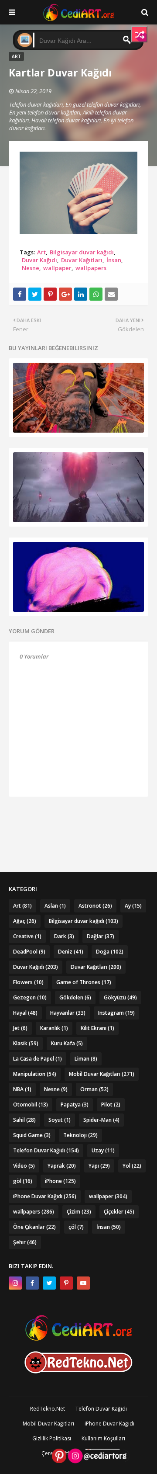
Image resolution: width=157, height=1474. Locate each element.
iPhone (60, 1181)
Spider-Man (101, 1120)
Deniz (70, 951)
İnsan (113, 260)
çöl (76, 1227)
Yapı (99, 1165)
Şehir (25, 1242)
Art (41, 252)
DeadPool (29, 951)
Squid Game (32, 1135)
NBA (22, 1089)
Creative (27, 936)
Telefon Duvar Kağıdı (46, 1150)
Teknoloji (80, 1135)
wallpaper (57, 268)
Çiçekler (119, 1211)
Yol (132, 1165)
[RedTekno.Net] (78, 1371)
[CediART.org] (78, 1338)
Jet (20, 1028)
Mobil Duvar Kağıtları (101, 1074)
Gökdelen (75, 997)
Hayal (25, 1012)
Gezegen (30, 997)
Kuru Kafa (67, 1043)
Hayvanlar (67, 1012)
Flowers (28, 982)
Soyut (59, 1120)
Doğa (109, 951)
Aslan (55, 905)
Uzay (103, 1150)
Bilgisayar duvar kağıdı (82, 252)
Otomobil (30, 1104)
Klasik (25, 1043)
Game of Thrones (83, 982)
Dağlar (100, 936)
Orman (94, 1089)
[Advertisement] (78, 818)
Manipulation (34, 1074)
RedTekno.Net (47, 1408)
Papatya (75, 1104)
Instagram (116, 1012)
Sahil (24, 1120)
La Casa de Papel (37, 1058)
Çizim (79, 1211)
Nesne (30, 268)
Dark (64, 936)
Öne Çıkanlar (34, 1227)
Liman (86, 1058)
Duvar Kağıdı (39, 260)
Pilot (110, 1104)
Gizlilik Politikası (51, 1438)
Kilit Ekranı (97, 1028)
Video (24, 1165)
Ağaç (24, 921)
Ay (133, 905)
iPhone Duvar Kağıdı (44, 1196)
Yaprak (62, 1165)
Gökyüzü (120, 997)
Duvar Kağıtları (81, 260)
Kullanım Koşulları (103, 1438)
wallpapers (90, 268)
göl (22, 1181)
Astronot (95, 905)
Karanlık (54, 1028)
